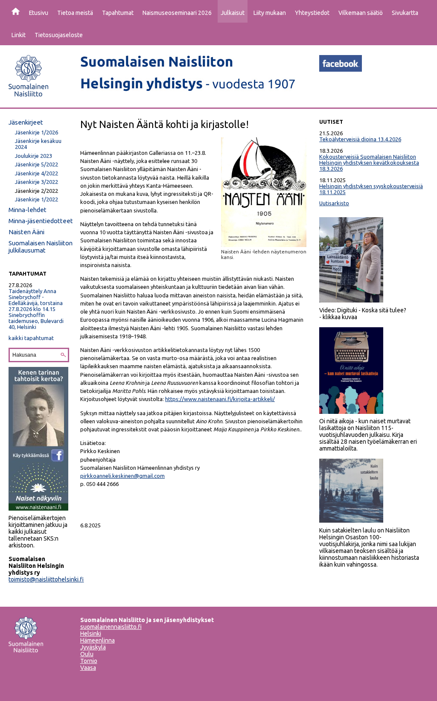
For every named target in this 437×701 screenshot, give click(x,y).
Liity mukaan (269, 12)
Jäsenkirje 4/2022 (36, 173)
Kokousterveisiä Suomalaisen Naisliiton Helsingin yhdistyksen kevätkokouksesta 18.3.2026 (369, 163)
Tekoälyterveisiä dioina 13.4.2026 (360, 139)
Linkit (19, 35)
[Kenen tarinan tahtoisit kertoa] (38, 508)
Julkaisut (233, 12)
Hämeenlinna (97, 640)
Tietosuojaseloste (59, 35)
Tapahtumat (118, 12)
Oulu (86, 654)
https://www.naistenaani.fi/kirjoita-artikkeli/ (220, 399)
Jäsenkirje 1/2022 (36, 199)
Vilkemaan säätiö (360, 12)
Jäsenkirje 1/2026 (36, 132)
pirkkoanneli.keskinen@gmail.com (122, 476)
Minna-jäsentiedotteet (41, 220)
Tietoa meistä (75, 12)
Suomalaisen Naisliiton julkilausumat (41, 246)
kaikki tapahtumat (31, 338)
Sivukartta (405, 12)
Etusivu (38, 12)
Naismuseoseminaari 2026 (177, 12)
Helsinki (90, 633)
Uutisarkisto (334, 203)
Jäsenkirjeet (26, 122)
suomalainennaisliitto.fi (111, 626)
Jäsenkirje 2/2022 (36, 191)
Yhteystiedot (312, 12)
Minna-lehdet (28, 209)
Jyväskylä (93, 647)
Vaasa (88, 667)
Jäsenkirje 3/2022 (36, 182)
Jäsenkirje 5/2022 (36, 164)
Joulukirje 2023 (33, 156)
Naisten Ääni (26, 232)
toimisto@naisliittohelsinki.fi (46, 579)
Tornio (88, 660)
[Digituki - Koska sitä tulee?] (351, 300)
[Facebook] (340, 69)
